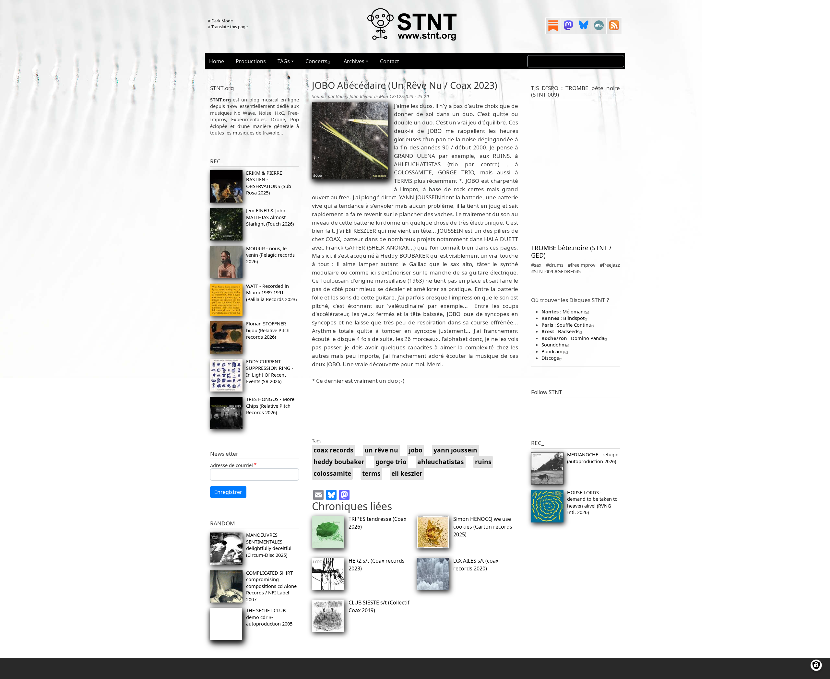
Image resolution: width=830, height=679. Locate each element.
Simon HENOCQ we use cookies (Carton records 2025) (482, 526)
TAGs (284, 61)
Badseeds (568, 331)
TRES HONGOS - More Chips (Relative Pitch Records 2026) (270, 406)
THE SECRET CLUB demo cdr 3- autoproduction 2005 (269, 617)
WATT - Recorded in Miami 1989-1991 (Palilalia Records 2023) (271, 292)
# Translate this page (228, 26)
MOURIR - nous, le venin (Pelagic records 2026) (270, 255)
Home (216, 61)
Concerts (316, 61)
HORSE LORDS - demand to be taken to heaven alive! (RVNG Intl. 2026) (592, 502)
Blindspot (574, 318)
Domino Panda (587, 338)
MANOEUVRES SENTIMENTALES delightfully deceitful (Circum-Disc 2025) (268, 545)
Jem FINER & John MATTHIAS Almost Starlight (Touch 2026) (270, 217)
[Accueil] (412, 24)
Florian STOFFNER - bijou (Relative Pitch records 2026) (268, 330)
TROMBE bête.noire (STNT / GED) (571, 251)
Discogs (550, 358)
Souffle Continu (574, 325)
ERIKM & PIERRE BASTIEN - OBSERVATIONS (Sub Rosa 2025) (268, 183)
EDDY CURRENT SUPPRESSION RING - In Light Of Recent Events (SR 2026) (269, 371)
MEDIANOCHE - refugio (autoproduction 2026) (593, 457)
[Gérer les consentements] (816, 665)
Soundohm (553, 344)
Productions (251, 61)
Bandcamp (553, 351)
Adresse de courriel (231, 465)
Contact (389, 61)
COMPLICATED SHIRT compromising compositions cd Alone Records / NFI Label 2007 (271, 586)
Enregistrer (228, 492)
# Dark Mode (220, 21)
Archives (354, 61)
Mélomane (574, 311)
